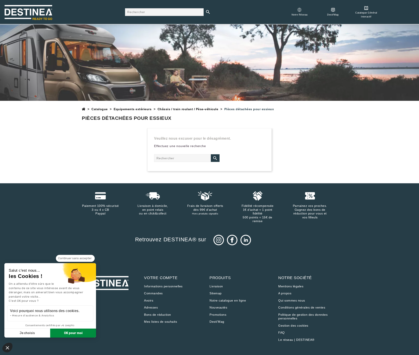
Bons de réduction (157, 314)
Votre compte (161, 278)
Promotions (218, 314)
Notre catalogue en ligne (228, 300)
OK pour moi (73, 333)
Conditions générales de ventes (301, 307)
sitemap (216, 293)
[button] (7, 347)
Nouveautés (218, 307)
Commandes (153, 293)
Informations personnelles (163, 286)
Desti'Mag (217, 321)
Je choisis (27, 333)
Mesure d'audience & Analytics (33, 315)
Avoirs (148, 300)
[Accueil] (84, 109)
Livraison (216, 286)
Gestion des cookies (293, 325)
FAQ (281, 332)
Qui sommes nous (291, 300)
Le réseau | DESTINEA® (296, 339)
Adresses (151, 307)
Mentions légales (290, 286)
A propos (284, 293)
